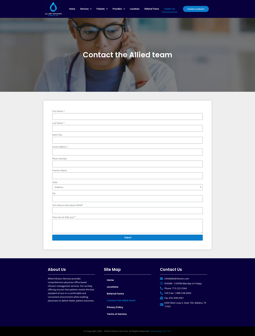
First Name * (58, 111)
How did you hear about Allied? (67, 205)
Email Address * (60, 147)
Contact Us (169, 9)
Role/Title (57, 135)
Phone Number (59, 158)
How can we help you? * (64, 217)
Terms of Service (117, 314)
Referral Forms (151, 9)
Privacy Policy (115, 307)
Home (72, 9)
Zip (53, 193)
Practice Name (59, 170)
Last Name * (58, 123)
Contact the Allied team (121, 300)
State (54, 182)
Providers (117, 9)
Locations (134, 9)
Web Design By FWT (160, 331)
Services (84, 9)
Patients (101, 9)
